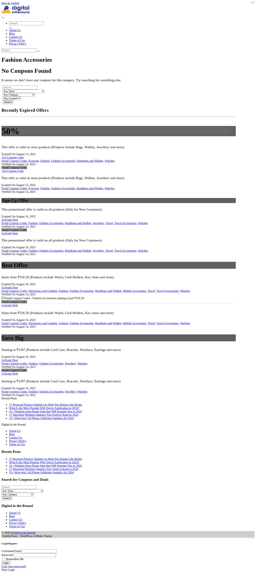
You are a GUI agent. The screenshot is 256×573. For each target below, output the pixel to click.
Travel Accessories (125, 223)
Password (7, 555)
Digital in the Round (23, 532)
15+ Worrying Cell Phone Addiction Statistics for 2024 (41, 418)
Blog (12, 33)
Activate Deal (9, 219)
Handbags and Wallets (90, 160)
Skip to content (10, 3)
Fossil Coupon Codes (14, 160)
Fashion (45, 160)
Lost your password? (13, 566)
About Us (15, 30)
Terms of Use (17, 40)
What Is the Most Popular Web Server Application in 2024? (44, 408)
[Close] (252, 2)
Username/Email (11, 551)
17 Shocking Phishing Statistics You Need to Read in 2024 (43, 414)
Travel (109, 223)
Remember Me (15, 559)
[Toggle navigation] (2, 17)
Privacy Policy (17, 43)
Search (8, 102)
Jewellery (98, 223)
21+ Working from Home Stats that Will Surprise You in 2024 (45, 411)
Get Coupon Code (13, 157)
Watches (110, 160)
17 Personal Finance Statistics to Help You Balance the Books (45, 404)
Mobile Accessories (134, 290)
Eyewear (33, 160)
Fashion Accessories (63, 160)
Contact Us (15, 37)
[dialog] (128, 557)
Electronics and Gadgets (42, 290)
